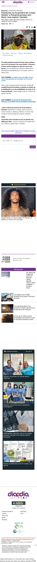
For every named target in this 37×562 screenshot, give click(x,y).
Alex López (6, 53)
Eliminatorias (28, 53)
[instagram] (26, 498)
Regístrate (18, 506)
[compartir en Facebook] (27, 27)
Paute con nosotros (18, 508)
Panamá (20, 53)
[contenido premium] (18, 503)
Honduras (14, 53)
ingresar (32, 2)
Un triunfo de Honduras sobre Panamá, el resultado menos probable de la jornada (18, 100)
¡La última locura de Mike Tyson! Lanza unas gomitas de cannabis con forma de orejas (17, 78)
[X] (21, 498)
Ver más (28, 351)
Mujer (4, 517)
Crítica (4, 513)
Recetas (4, 519)
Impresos (23, 511)
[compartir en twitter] (29, 27)
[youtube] (23, 498)
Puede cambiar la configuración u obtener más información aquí (15, 551)
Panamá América (7, 511)
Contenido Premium (19, 185)
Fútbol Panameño (8, 55)
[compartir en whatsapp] (32, 27)
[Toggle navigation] (3, 2)
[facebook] (18, 498)
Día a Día (5, 515)
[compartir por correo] (34, 27)
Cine (21, 513)
